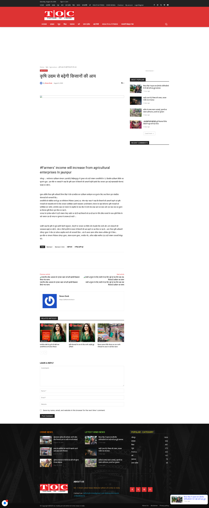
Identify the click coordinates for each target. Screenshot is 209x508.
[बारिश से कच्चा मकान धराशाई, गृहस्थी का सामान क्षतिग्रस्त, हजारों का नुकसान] (136, 112)
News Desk (48, 83)
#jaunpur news (59, 247)
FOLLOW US (136, 481)
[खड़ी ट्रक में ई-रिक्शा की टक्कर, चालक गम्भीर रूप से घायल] (136, 101)
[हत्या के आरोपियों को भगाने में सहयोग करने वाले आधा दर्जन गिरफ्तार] (46, 451)
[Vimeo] (164, 5)
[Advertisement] (104, 45)
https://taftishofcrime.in (66, 299)
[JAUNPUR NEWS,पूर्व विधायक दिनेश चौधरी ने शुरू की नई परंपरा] (136, 124)
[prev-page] (41, 352)
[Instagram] (157, 5)
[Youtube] (167, 5)
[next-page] (45, 352)
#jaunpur (49, 247)
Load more (148, 133)
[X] (161, 5)
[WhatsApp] (73, 89)
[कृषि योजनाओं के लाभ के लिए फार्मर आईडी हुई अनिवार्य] (82, 332)
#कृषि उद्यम (69, 247)
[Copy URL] (78, 89)
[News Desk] (41, 83)
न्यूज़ (47, 67)
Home (42, 67)
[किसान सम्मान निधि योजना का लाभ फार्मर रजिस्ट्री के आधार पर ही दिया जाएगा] (111, 332)
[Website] (144, 489)
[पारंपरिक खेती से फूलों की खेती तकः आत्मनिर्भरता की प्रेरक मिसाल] (53, 332)
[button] (166, 24)
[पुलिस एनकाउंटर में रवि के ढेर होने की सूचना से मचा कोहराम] (46, 463)
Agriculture (53, 67)
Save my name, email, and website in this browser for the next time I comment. (74, 410)
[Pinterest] (67, 89)
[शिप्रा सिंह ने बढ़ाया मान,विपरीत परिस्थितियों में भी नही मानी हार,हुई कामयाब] (136, 89)
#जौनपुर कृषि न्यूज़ (79, 247)
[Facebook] (154, 5)
